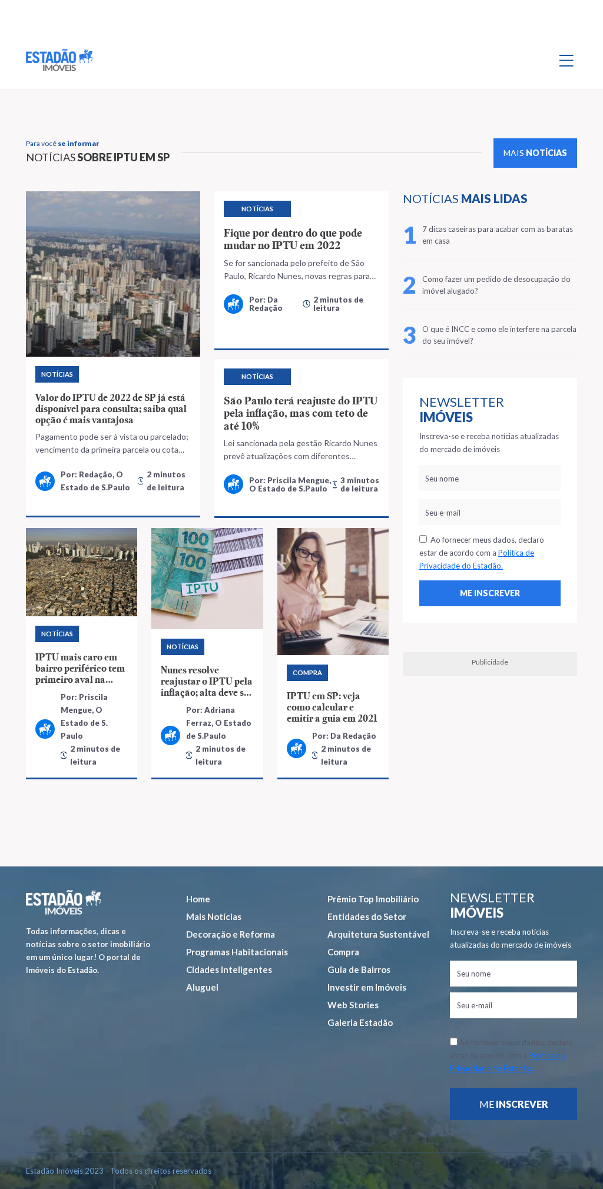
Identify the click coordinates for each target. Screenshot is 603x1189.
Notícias (57, 374)
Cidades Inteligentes (229, 969)
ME (513, 1104)
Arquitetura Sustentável (378, 934)
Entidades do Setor (366, 916)
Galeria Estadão (360, 1022)
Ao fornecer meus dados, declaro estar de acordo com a (481, 552)
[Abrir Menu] (566, 60)
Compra (343, 951)
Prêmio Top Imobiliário (373, 899)
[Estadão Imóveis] (59, 60)
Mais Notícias (213, 916)
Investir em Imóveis (366, 987)
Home (198, 899)
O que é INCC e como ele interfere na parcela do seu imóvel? (499, 335)
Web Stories (353, 1004)
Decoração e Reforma (230, 934)
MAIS (535, 153)
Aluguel (202, 987)
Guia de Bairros (358, 969)
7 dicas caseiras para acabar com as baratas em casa (497, 234)
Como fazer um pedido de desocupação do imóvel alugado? (496, 284)
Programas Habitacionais (237, 951)
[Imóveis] (63, 902)
